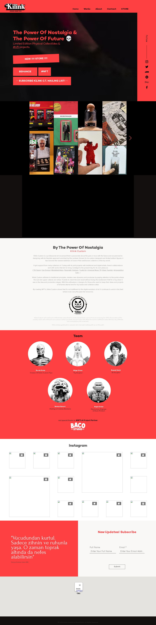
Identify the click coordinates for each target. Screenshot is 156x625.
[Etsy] (147, 82)
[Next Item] (130, 138)
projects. (24, 47)
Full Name (95, 548)
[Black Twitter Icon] (147, 67)
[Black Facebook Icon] (147, 87)
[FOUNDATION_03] (147, 72)
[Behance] (147, 77)
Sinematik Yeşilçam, (71, 270)
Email (122, 548)
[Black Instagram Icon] (147, 62)
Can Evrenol (46, 270)
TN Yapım (37, 270)
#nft (16, 47)
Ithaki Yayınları (107, 270)
